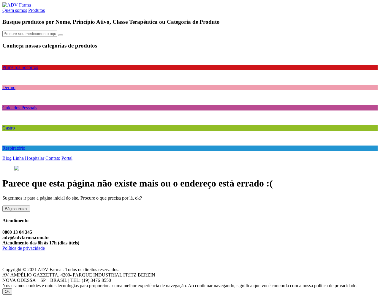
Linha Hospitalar (28, 158)
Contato (52, 158)
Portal (66, 158)
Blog (7, 158)
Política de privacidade (23, 248)
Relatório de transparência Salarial (34, 258)
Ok (7, 291)
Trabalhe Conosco (19, 264)
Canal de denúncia (19, 253)
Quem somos (14, 10)
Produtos (36, 10)
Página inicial (16, 208)
